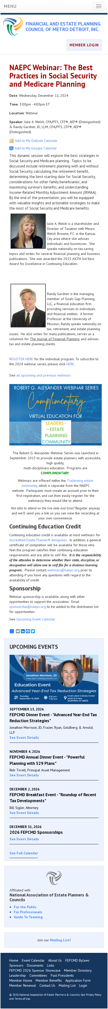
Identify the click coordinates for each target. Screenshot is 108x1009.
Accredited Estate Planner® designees (38, 540)
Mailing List (60, 940)
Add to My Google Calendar (36, 148)
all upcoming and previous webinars (43, 375)
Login (83, 985)
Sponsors (16, 965)
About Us (55, 960)
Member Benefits (49, 980)
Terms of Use (22, 998)
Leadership (17, 975)
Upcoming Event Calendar (35, 619)
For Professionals (28, 912)
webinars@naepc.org (63, 570)
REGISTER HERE (21, 359)
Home (13, 960)
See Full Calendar (24, 853)
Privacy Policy (93, 994)
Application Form (78, 980)
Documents (35, 965)
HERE (70, 364)
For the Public (25, 907)
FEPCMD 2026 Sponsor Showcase (35, 970)
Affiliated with (49, 895)
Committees (38, 975)
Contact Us (47, 985)
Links (50, 965)
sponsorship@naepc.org (27, 606)
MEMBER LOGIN (84, 45)
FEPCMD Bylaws (77, 960)
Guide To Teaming (28, 917)
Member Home (20, 980)
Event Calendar (33, 960)
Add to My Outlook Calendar (36, 140)
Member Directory (78, 970)
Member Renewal (22, 985)
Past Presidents (62, 975)
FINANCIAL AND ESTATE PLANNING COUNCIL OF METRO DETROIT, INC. (63, 27)
